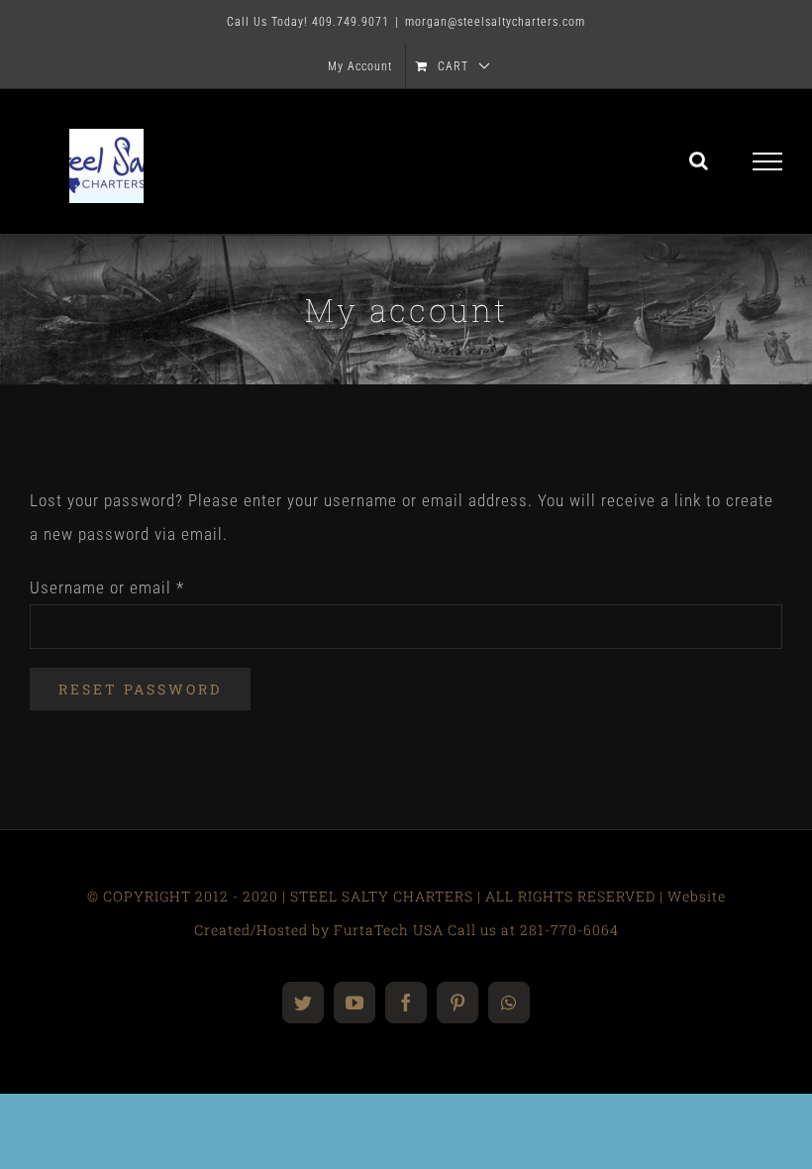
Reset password (140, 689)
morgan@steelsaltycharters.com (495, 22)
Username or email (107, 587)
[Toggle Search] (699, 160)
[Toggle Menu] (768, 161)
